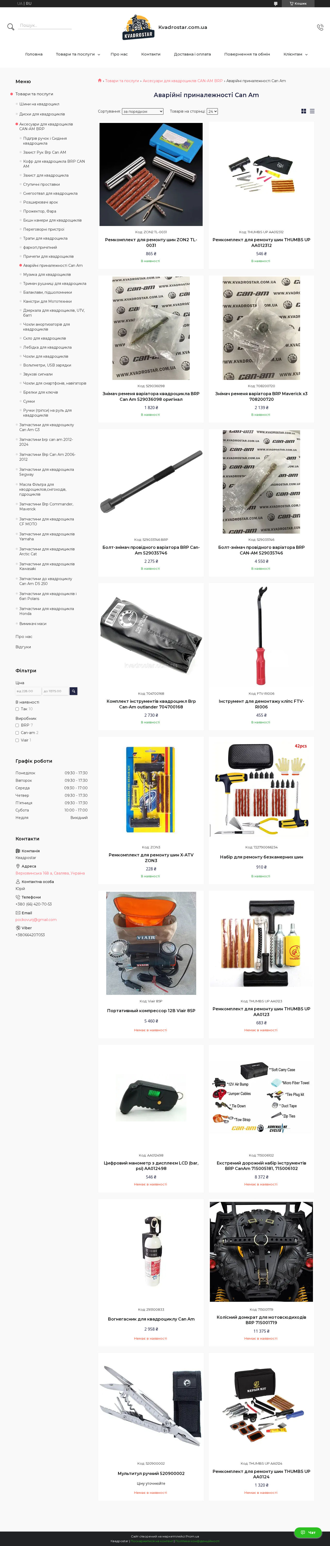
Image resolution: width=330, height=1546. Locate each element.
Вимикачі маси (32, 623)
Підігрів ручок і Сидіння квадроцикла (45, 141)
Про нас (119, 54)
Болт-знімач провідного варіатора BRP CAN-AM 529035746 (261, 550)
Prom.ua (192, 1536)
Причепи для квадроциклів (48, 256)
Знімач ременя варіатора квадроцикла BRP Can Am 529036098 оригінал (151, 396)
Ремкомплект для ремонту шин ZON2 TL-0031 (151, 242)
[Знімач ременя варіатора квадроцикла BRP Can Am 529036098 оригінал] (151, 328)
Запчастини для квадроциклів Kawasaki (47, 566)
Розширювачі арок (40, 202)
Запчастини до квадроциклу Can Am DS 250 (45, 581)
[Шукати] (10, 27)
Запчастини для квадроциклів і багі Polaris (48, 596)
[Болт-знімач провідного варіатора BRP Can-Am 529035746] (151, 482)
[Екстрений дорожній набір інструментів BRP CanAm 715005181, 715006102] (261, 1098)
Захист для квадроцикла (46, 175)
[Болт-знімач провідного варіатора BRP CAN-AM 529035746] (261, 482)
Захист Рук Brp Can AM (44, 152)
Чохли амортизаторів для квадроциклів (46, 327)
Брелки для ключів (40, 392)
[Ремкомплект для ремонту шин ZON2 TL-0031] (151, 174)
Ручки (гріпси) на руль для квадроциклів (47, 413)
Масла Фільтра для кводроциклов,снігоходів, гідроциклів (42, 489)
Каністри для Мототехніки (47, 301)
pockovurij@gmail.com (36, 919)
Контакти (151, 54)
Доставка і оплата (192, 54)
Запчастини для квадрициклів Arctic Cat (47, 551)
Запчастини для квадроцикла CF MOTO (46, 521)
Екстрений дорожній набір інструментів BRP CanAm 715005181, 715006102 (261, 1166)
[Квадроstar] (138, 27)
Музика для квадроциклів (47, 274)
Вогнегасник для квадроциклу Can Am (151, 1319)
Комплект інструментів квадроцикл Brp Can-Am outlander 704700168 (151, 704)
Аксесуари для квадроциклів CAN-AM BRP (183, 81)
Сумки (29, 401)
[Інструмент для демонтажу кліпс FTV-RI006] (261, 636)
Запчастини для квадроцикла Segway (46, 472)
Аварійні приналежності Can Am (53, 265)
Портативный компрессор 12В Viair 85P (151, 1010)
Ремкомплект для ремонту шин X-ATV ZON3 (151, 858)
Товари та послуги (75, 54)
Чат (312, 1532)
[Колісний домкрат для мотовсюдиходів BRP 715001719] (261, 1252)
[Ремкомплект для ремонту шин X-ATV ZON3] (151, 789)
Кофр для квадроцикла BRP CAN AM (54, 164)
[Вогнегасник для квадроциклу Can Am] (151, 1252)
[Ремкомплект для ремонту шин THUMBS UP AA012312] (261, 174)
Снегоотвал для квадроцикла (50, 193)
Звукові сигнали (38, 374)
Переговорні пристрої (43, 229)
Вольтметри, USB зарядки (47, 365)
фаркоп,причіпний (40, 247)
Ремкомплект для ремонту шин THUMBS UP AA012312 (261, 242)
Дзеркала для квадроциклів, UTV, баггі (54, 313)
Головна (34, 54)
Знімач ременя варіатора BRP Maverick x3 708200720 (261, 396)
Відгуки (23, 646)
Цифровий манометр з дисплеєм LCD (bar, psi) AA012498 (151, 1166)
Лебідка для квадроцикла (47, 347)
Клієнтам (293, 54)
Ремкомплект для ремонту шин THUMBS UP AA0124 (261, 1474)
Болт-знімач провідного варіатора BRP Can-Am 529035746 (151, 550)
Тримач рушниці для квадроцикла (54, 283)
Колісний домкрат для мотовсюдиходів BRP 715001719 (261, 1320)
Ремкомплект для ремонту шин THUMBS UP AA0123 (261, 1011)
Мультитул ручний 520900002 (151, 1473)
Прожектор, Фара (39, 211)
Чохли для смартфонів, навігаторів (54, 383)
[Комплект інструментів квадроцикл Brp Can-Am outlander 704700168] (151, 636)
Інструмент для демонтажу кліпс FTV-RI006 (261, 704)
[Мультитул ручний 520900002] (151, 1406)
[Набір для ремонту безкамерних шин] (261, 789)
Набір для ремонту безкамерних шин (261, 857)
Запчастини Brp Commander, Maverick (46, 506)
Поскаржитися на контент (152, 1541)
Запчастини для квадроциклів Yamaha (47, 536)
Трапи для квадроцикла (45, 238)
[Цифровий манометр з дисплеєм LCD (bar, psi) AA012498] (151, 1098)
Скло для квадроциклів (44, 338)
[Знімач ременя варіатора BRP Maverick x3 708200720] (261, 328)
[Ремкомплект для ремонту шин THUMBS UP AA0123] (261, 943)
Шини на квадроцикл (39, 104)
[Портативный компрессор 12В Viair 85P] (151, 943)
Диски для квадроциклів (42, 114)
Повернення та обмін (247, 54)
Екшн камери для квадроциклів (52, 220)
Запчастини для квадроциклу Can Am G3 (46, 427)
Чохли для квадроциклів (45, 356)
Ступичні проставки (41, 184)
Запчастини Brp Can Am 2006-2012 (47, 457)
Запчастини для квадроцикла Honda (46, 611)
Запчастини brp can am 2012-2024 (46, 442)
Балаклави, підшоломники (47, 292)
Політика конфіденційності (197, 1541)
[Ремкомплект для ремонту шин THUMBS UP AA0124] (261, 1406)
